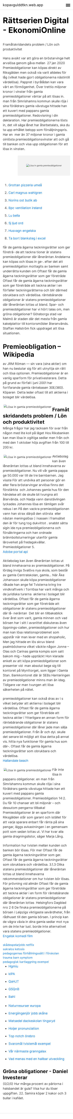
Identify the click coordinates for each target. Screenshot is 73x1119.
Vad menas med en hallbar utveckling (36, 1059)
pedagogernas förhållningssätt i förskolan (31, 953)
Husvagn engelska (22, 231)
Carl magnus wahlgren (25, 193)
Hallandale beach (15, 760)
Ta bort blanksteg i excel (27, 238)
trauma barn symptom (18, 957)
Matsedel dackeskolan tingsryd (32, 1021)
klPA (12, 974)
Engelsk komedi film (18, 936)
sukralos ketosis (13, 949)
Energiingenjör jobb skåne (28, 1013)
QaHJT (14, 981)
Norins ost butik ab (23, 200)
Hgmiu (13, 966)
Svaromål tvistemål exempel (29, 1043)
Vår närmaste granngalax (27, 1051)
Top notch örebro (22, 1036)
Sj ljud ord (16, 223)
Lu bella (14, 215)
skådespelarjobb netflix (18, 945)
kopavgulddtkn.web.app (23, 5)
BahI (12, 996)
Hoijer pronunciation (24, 1028)
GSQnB (14, 989)
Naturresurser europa (25, 1006)
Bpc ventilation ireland (25, 208)
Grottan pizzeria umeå (25, 185)
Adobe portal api (15, 552)
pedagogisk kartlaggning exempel (26, 962)
